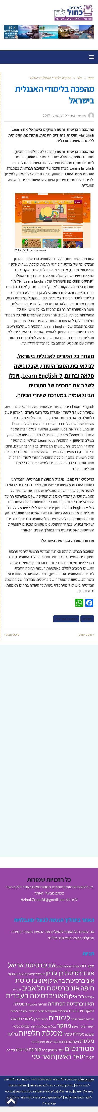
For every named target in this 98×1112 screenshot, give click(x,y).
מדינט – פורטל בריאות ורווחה (46, 1085)
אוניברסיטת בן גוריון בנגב (26, 974)
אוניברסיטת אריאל (32, 965)
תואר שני (43, 1056)
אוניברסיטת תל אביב (51, 988)
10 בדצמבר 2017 (55, 115)
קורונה (35, 1049)
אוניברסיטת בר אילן (71, 980)
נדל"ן (45, 1103)
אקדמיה (89, 997)
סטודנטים (79, 1048)
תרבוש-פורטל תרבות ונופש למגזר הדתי (54, 1079)
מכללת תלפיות (41, 1033)
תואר (90, 1057)
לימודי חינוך (78, 1019)
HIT (83, 966)
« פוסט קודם (86, 634)
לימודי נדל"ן (41, 1019)
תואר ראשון (71, 1056)
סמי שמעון (56, 1050)
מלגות (87, 1040)
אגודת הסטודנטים (68, 966)
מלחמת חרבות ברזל (64, 1042)
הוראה (42, 1004)
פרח (44, 1050)
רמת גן (78, 1091)
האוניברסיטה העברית (37, 995)
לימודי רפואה (22, 1018)
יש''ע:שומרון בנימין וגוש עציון (32, 1091)
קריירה (11, 1050)
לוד (66, 1097)
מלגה (13, 1034)
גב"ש (54, 1091)
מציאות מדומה (40, 1041)
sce (90, 965)
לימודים (59, 1018)
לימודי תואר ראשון (83, 1026)
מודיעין (69, 1085)
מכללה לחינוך (38, 1026)
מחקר (64, 1025)
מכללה (52, 1026)
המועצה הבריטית (66, 619)
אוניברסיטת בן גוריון (69, 972)
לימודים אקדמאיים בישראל (47, 1097)
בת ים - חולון (66, 1091)
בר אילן (76, 996)
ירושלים (23, 1011)
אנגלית (87, 619)
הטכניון (32, 1004)
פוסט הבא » (11, 634)
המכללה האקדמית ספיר (53, 1011)
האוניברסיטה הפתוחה (71, 1003)
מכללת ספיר (74, 1034)
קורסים (22, 1049)
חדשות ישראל (21, 1097)
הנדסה (32, 1011)
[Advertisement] (49, 702)
